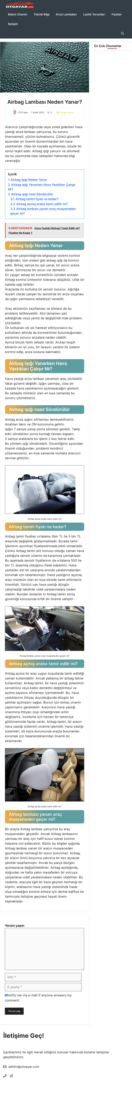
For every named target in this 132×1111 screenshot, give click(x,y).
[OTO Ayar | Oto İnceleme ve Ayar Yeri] (19, 5)
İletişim (13, 24)
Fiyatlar (117, 14)
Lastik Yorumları (94, 14)
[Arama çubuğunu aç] (122, 34)
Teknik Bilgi (41, 14)
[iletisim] (4, 1075)
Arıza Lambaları (66, 14)
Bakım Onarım (17, 14)
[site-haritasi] (11, 1075)
